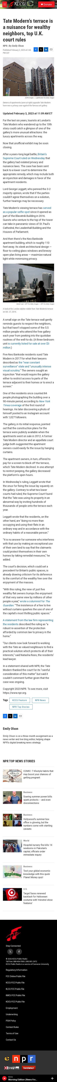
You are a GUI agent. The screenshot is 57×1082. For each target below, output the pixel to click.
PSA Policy (11, 1021)
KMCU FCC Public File (15, 995)
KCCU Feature (19, 700)
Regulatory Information (16, 970)
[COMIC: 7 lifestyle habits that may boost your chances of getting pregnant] (12, 776)
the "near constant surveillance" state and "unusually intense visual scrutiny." (27, 366)
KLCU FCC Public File (15, 989)
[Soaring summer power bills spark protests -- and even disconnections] (12, 797)
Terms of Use (12, 1033)
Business (27, 792)
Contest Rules (12, 1027)
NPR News (40, 700)
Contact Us (11, 1040)
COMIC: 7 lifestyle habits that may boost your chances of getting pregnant (38, 774)
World (26, 840)
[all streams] (53, 1078)
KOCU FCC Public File (15, 1002)
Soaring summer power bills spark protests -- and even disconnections (37, 799)
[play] (4, 1078)
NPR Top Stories (21, 707)
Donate (48, 4)
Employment (12, 1008)
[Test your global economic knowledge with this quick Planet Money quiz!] (12, 871)
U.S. (25, 889)
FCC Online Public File (15, 976)
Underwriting (12, 1014)
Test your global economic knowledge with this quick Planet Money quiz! (36, 874)
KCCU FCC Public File (15, 983)
